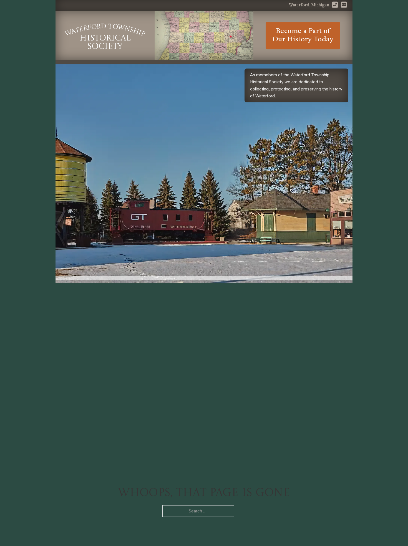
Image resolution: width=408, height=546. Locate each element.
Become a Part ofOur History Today (303, 35)
